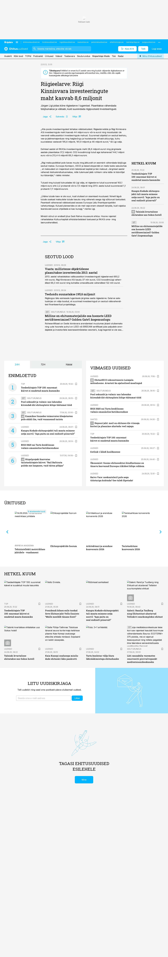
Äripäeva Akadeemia (24, 545)
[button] (43, 698)
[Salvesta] (76, 384)
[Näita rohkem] (159, 42)
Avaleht (8, 56)
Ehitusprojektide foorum (63, 546)
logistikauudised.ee (67, 42)
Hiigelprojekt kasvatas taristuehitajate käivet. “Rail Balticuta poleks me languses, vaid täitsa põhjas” (42, 462)
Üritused (49, 56)
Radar (121, 56)
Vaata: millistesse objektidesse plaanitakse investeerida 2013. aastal (71, 270)
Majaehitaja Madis (101, 56)
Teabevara (69, 56)
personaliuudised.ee (99, 42)
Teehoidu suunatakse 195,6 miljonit (70, 294)
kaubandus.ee (83, 42)
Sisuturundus (83, 56)
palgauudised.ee (148, 42)
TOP (23, 384)
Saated (93, 419)
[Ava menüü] (17, 42)
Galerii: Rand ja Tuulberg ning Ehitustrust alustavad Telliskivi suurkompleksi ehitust (145, 613)
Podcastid (38, 56)
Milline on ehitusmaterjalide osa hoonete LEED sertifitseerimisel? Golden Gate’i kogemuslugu (78, 317)
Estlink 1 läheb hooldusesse (105, 451)
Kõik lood (18, 56)
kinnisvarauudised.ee (31, 42)
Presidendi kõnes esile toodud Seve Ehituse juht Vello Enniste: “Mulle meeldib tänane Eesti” (62, 613)
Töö (114, 56)
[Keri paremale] (161, 532)
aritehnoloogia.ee (117, 42)
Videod (58, 56)
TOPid (28, 56)
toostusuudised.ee (49, 42)
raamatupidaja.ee (133, 42)
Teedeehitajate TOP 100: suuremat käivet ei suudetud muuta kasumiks (146, 176)
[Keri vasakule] (7, 532)
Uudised (49, 265)
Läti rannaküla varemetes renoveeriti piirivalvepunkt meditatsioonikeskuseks (142, 658)
